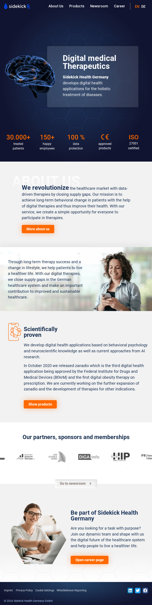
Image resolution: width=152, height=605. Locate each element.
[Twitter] (138, 590)
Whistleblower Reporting (71, 590)
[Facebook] (145, 590)
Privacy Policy (24, 590)
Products (76, 6)
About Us (55, 6)
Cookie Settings (44, 590)
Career (119, 6)
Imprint (8, 590)
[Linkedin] (130, 590)
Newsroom (99, 6)
